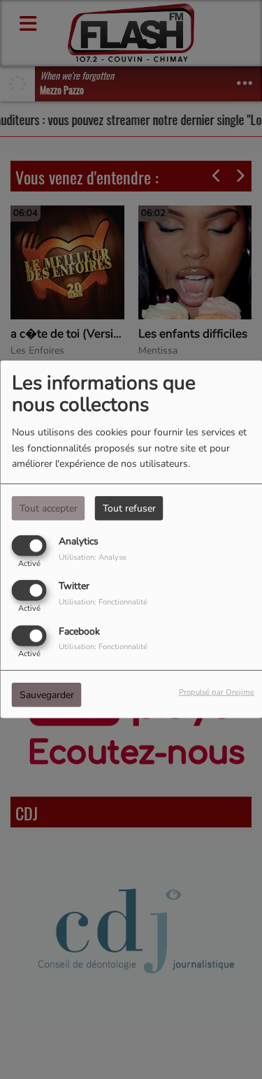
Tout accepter (49, 508)
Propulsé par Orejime (216, 691)
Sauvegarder (47, 694)
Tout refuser (129, 508)
